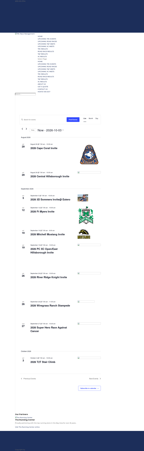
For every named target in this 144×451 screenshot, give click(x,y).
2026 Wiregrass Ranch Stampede (50, 305)
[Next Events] (26, 129)
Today (32, 130)
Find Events (73, 120)
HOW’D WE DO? (21, 31)
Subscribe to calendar (88, 388)
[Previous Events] (22, 129)
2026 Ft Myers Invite (42, 211)
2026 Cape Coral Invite (43, 148)
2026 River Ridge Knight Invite (48, 277)
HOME (40, 36)
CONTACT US (20, 29)
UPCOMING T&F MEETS (46, 44)
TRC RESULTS (43, 49)
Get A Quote (19, 434)
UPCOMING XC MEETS (46, 46)
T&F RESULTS (43, 54)
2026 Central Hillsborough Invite (49, 176)
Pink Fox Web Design (62, 450)
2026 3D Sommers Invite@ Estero (50, 199)
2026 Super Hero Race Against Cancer (48, 329)
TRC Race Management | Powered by (40, 450)
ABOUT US (19, 24)
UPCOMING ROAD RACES (47, 41)
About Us (18, 432)
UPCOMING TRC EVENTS (47, 39)
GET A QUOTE (20, 26)
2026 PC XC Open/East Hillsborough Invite (44, 250)
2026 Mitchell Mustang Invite (47, 234)
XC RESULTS (42, 56)
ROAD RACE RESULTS (46, 51)
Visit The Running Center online (27, 427)
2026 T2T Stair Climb (42, 362)
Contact (18, 437)
